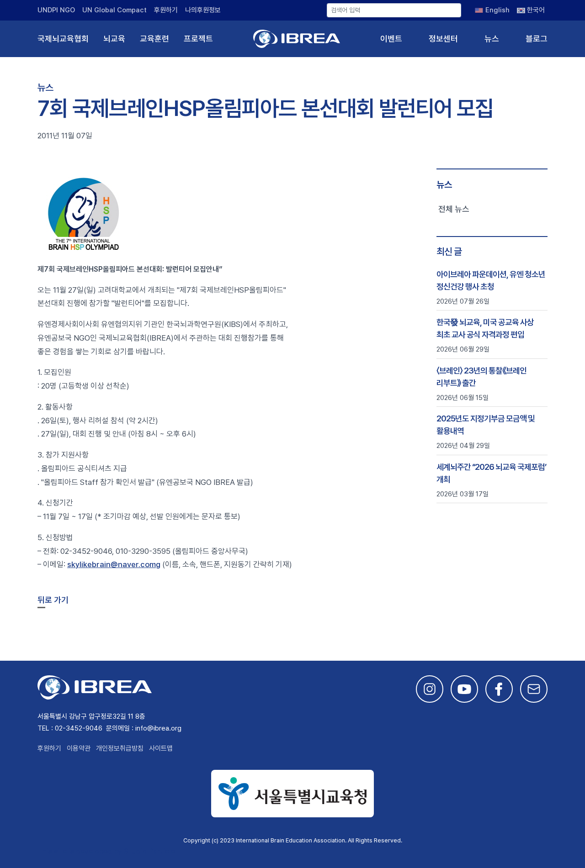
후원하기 (166, 10)
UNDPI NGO (56, 10)
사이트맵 (161, 748)
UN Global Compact (114, 10)
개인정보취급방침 (120, 748)
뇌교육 (114, 38)
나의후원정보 (203, 10)
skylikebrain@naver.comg (113, 564)
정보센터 (443, 38)
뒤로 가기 (53, 600)
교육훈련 (154, 38)
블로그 (537, 38)
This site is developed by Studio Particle (106, 851)
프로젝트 (198, 38)
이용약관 (78, 748)
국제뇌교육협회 (63, 38)
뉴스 (491, 38)
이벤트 (391, 38)
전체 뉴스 (453, 209)
